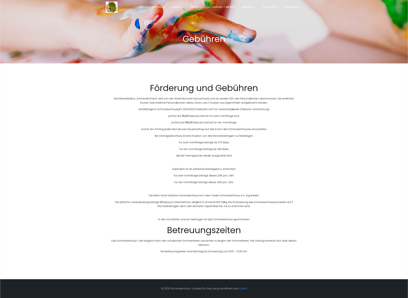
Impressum (247, 7)
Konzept (176, 7)
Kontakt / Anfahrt (224, 7)
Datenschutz (270, 7)
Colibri (243, 288)
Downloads (292, 7)
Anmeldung (197, 7)
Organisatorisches (150, 7)
